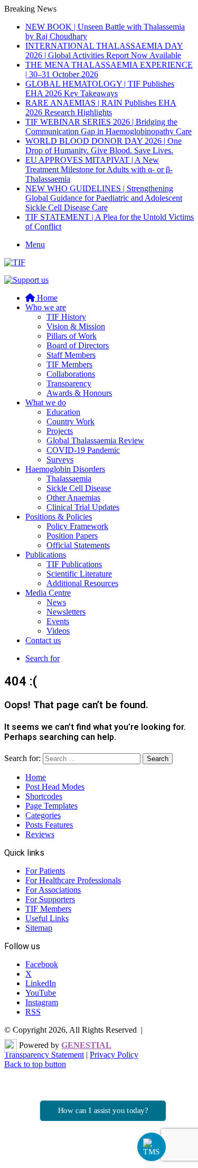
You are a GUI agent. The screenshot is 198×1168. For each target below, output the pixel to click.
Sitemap (38, 927)
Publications (45, 554)
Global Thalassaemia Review (95, 440)
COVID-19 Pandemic (83, 450)
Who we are (45, 307)
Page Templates (51, 805)
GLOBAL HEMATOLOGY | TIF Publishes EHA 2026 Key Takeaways (99, 88)
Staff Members (71, 354)
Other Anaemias (73, 497)
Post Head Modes (54, 786)
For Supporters (50, 899)
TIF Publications (74, 564)
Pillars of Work (71, 335)
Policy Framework (77, 526)
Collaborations (70, 373)
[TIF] (14, 262)
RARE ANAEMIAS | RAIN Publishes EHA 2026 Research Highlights (100, 107)
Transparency (68, 383)
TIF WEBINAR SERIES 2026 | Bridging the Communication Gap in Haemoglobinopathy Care (108, 126)
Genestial (86, 1045)
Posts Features (49, 824)
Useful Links (47, 918)
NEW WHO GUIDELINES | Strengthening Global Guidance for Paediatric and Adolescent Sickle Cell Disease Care (103, 198)
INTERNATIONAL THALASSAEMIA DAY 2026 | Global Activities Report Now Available (104, 50)
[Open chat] (151, 1147)
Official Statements (78, 545)
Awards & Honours (79, 392)
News (56, 602)
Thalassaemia (68, 478)
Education (63, 411)
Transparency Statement (44, 1054)
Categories (43, 815)
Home (35, 777)
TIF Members (69, 364)
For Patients (45, 870)
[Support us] (26, 279)
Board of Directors (77, 345)
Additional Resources (82, 583)
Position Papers (72, 535)
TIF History (66, 316)
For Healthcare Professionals (73, 880)
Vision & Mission (75, 326)
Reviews (39, 834)
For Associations (53, 889)
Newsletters (66, 611)
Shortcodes (43, 796)
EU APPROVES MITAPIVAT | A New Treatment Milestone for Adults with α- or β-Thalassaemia (99, 169)
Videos (58, 630)
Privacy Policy (114, 1054)
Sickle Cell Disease (78, 488)
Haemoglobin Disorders (65, 469)
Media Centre (48, 592)
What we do (45, 402)
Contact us (43, 640)
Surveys (59, 459)
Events (57, 621)
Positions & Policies (58, 516)
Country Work (70, 421)
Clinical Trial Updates (82, 507)
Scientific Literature (79, 573)
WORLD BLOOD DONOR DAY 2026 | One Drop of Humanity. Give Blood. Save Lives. (103, 145)
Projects (59, 431)
